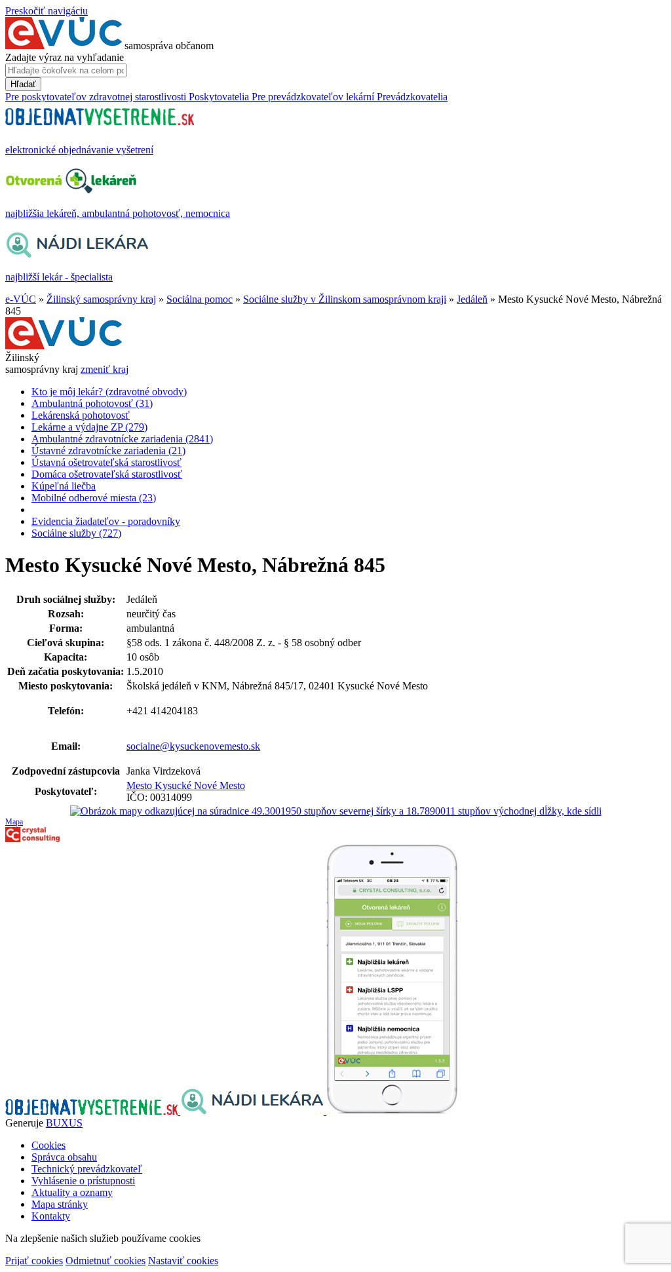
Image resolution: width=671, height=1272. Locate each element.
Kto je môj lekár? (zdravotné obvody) (109, 391)
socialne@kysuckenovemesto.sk (193, 746)
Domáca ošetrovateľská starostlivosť (106, 474)
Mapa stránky (59, 1204)
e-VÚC (20, 299)
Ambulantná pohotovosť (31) (92, 403)
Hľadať (23, 84)
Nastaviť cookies (183, 1260)
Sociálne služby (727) (76, 533)
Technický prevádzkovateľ (86, 1168)
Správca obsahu (64, 1157)
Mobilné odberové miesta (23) (93, 497)
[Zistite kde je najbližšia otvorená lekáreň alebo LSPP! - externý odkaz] (391, 1111)
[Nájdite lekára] (253, 1111)
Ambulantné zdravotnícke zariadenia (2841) (122, 438)
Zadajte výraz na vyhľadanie (64, 57)
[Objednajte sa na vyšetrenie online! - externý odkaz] (92, 1111)
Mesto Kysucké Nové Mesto (185, 785)
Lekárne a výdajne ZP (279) (89, 427)
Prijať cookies (34, 1260)
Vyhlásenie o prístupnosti (83, 1180)
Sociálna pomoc (199, 299)
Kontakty (50, 1216)
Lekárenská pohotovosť (80, 415)
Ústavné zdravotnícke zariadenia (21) (108, 450)
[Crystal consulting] (32, 838)
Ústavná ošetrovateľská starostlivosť (106, 462)
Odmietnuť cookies (105, 1260)
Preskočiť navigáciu (46, 10)
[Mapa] (335, 811)
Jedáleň (472, 299)
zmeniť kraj (104, 369)
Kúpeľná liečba (63, 485)
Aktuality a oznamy (72, 1192)
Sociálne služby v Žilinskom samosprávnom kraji (344, 299)
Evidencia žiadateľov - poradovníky (105, 521)
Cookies (48, 1145)
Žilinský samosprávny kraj (101, 299)
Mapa (14, 821)
